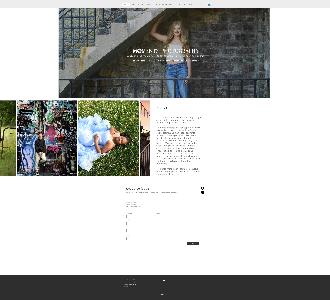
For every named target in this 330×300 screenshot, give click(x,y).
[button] (209, 4)
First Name (130, 213)
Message (157, 213)
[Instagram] (202, 192)
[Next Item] (147, 138)
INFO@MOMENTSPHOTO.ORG (130, 285)
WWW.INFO (126, 281)
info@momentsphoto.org (133, 206)
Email (128, 227)
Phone (128, 235)
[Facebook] (202, 188)
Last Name (129, 220)
